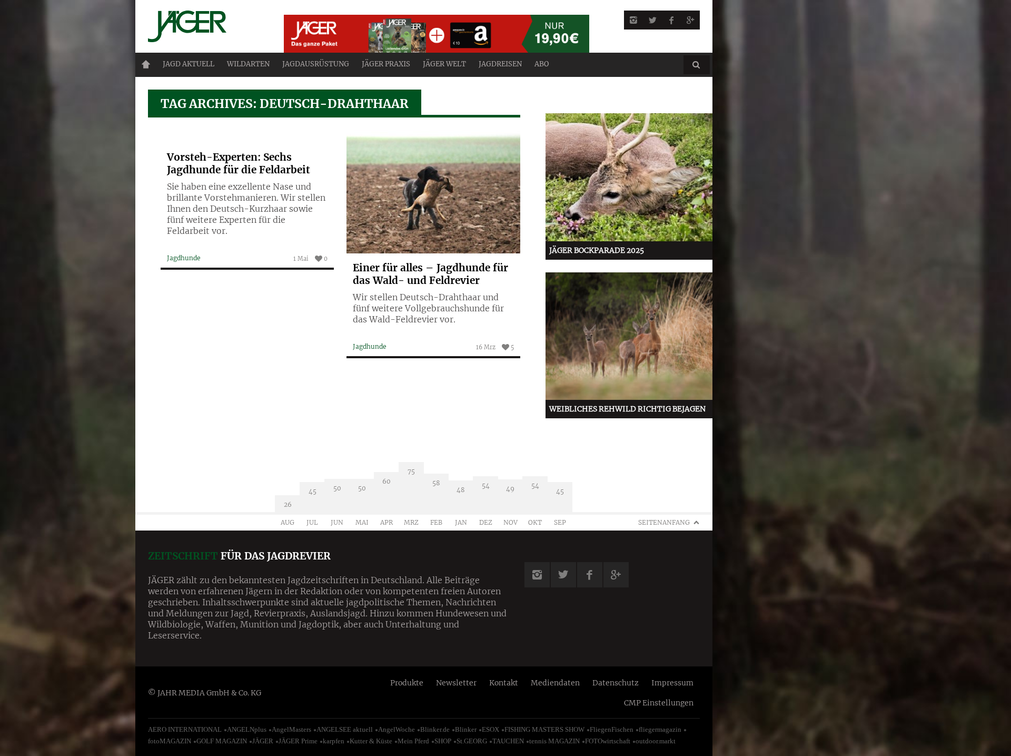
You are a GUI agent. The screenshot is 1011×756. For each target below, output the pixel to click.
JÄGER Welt (444, 64)
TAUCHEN (508, 741)
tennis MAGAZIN (554, 741)
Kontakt (503, 683)
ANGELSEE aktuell (344, 729)
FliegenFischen (611, 729)
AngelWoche (396, 729)
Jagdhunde (183, 258)
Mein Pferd (413, 741)
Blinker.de (435, 729)
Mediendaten (555, 683)
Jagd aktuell (188, 64)
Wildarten (248, 64)
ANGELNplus (246, 729)
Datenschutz (615, 683)
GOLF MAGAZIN (221, 741)
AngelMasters (291, 729)
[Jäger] (203, 26)
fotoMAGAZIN (169, 741)
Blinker (466, 729)
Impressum (672, 683)
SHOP (442, 741)
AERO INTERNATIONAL (185, 729)
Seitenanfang (664, 522)
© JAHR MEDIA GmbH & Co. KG (204, 693)
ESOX (490, 729)
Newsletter (456, 683)
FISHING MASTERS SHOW (544, 729)
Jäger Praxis (386, 64)
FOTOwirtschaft (607, 741)
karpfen (333, 741)
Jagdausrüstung (315, 64)
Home (145, 64)
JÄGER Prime (298, 741)
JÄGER (262, 741)
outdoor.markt (656, 741)
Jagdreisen (500, 64)
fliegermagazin (660, 729)
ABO (541, 64)
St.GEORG (472, 741)
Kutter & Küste (371, 741)
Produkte (406, 683)
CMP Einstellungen (658, 703)
